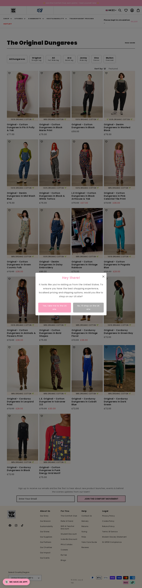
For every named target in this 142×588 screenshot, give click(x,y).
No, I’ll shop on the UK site (88, 307)
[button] (16, 582)
